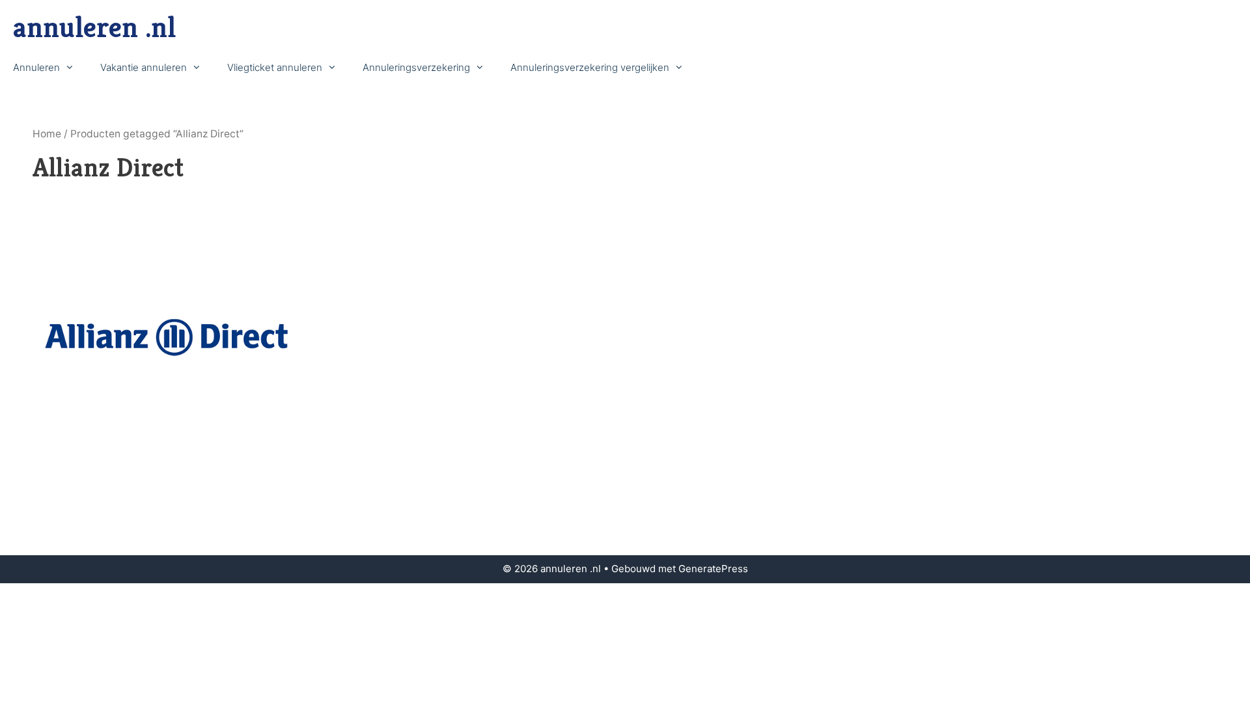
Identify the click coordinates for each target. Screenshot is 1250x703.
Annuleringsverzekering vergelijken (589, 67)
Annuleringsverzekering (416, 67)
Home (47, 134)
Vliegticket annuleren (274, 67)
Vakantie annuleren (143, 67)
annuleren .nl (94, 27)
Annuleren (36, 67)
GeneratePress (713, 568)
